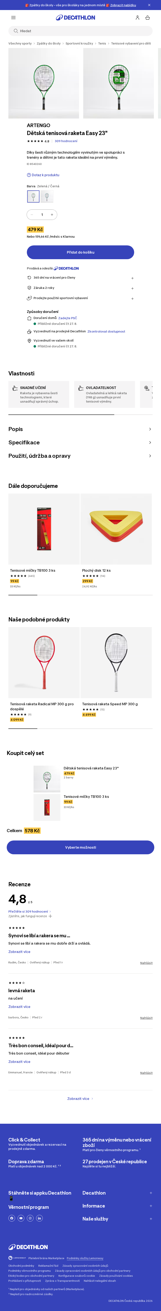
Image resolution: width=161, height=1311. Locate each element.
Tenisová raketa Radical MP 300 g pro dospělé (42, 706)
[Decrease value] (32, 215)
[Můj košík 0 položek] (148, 18)
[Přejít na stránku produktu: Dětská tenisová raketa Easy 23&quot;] (47, 779)
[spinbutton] (42, 214)
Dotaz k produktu (45, 175)
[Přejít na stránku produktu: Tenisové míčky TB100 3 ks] (47, 807)
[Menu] (13, 18)
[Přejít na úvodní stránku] (75, 17)
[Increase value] (52, 215)
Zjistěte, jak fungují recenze (27, 916)
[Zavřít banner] (149, 5)
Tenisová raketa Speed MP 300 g (110, 704)
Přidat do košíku (80, 252)
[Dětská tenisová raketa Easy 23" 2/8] (118, 83)
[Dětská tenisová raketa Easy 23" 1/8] (43, 83)
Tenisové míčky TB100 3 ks (32, 570)
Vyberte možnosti (80, 847)
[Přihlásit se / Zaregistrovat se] (137, 18)
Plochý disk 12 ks (96, 570)
